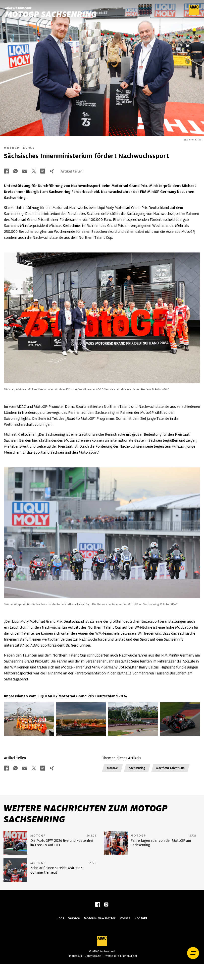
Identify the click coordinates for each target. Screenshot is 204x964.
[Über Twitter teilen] (33, 172)
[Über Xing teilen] (51, 172)
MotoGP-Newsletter (100, 918)
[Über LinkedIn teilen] (42, 172)
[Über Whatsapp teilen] (15, 172)
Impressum (75, 956)
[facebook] (97, 905)
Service (74, 918)
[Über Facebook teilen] (6, 172)
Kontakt (141, 918)
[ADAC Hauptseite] (194, 13)
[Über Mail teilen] (24, 172)
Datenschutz (93, 956)
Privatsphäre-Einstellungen (120, 956)
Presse (125, 918)
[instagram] (106, 905)
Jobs (60, 918)
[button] (193, 953)
